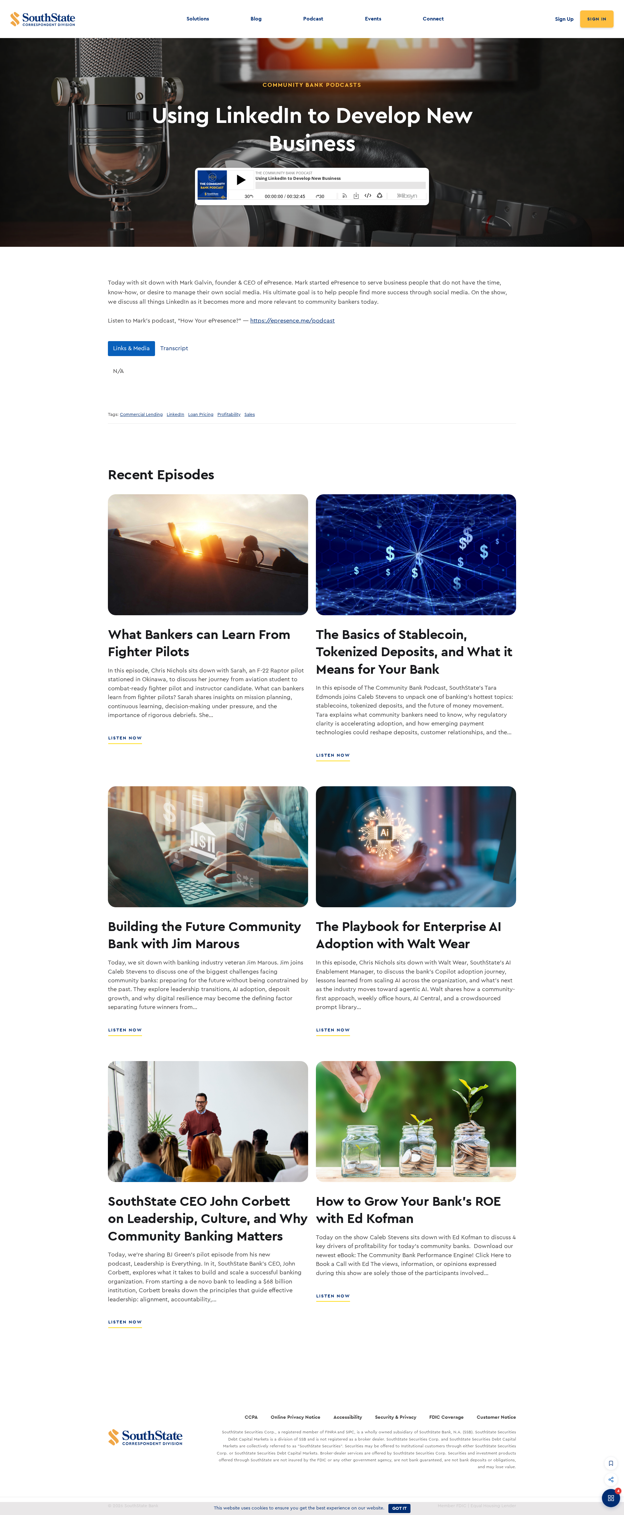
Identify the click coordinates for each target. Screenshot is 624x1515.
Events (373, 18)
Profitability (228, 414)
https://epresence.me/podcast (292, 321)
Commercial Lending (141, 414)
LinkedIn (175, 414)
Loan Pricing (201, 414)
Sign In (596, 19)
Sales (249, 414)
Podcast (313, 18)
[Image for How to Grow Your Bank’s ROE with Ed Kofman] (416, 1121)
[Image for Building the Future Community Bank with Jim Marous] (208, 846)
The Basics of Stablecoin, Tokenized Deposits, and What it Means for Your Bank (414, 651)
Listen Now (125, 741)
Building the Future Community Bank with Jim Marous (204, 935)
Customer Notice (496, 1417)
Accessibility (347, 1417)
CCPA (251, 1417)
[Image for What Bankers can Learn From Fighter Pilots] (208, 554)
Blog (256, 18)
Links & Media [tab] (131, 348)
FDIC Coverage (446, 1417)
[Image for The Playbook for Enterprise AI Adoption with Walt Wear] (416, 846)
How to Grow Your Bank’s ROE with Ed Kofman (408, 1209)
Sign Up (564, 19)
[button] (611, 1463)
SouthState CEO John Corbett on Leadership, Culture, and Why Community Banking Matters (208, 1218)
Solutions (198, 18)
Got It (399, 1508)
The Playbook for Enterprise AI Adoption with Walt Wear (408, 935)
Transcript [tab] (174, 348)
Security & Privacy (395, 1417)
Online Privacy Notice (295, 1417)
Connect (433, 18)
